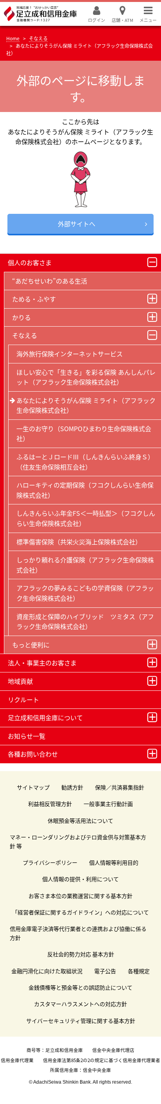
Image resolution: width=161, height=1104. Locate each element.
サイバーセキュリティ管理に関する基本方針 (80, 1020)
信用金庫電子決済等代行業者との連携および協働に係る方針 (78, 933)
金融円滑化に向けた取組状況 (46, 971)
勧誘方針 (72, 787)
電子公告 (105, 971)
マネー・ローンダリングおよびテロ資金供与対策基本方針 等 (78, 841)
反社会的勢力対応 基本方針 (80, 954)
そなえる (38, 38)
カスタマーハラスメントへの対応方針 (80, 1004)
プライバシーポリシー (50, 862)
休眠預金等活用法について (80, 820)
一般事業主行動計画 (108, 804)
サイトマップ (33, 787)
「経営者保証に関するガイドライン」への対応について (80, 912)
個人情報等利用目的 (113, 862)
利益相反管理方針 (50, 804)
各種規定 (139, 971)
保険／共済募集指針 (119, 787)
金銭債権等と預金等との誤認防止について (80, 987)
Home (13, 38)
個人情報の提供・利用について (80, 879)
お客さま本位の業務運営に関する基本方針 (80, 896)
